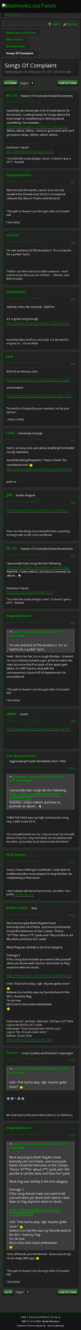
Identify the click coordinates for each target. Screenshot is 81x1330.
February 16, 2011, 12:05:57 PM (23, 241)
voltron (12, 235)
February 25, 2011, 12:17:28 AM (23, 1134)
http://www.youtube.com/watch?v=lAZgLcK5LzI (37, 127)
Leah (10, 433)
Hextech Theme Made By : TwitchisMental (40, 1325)
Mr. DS (11, 95)
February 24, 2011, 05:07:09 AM (23, 1059)
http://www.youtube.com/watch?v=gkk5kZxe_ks (38, 323)
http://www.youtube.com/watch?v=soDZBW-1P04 (39, 396)
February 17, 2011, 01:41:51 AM (23, 720)
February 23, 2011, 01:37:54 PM (23, 861)
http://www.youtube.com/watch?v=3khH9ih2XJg (38, 567)
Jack (9, 356)
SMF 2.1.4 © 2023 (31, 1321)
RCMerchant (17, 907)
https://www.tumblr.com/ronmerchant (29, 1039)
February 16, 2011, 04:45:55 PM (23, 439)
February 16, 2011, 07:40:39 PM (23, 501)
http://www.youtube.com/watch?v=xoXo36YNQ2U (39, 469)
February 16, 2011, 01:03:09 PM (23, 298)
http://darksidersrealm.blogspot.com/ (30, 151)
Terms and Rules (38, 1317)
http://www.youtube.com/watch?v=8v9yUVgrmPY (39, 729)
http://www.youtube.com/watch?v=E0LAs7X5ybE (38, 380)
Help (23, 1317)
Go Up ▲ (55, 1317)
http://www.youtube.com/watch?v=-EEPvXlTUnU (38, 510)
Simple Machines (51, 1321)
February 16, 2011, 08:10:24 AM (23, 102)
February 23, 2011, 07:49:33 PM (23, 914)
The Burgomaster (21, 756)
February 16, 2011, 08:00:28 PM (23, 555)
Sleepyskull (16, 291)
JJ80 (9, 495)
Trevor (12, 1053)
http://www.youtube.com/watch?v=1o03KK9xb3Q (39, 975)
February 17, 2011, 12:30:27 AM (23, 622)
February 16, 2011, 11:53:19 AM (23, 181)
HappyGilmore (18, 175)
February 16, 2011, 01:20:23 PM (23, 363)
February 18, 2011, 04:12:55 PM (23, 767)
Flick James (15, 854)
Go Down (10, 83)
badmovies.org (24, 894)
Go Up (8, 1292)
